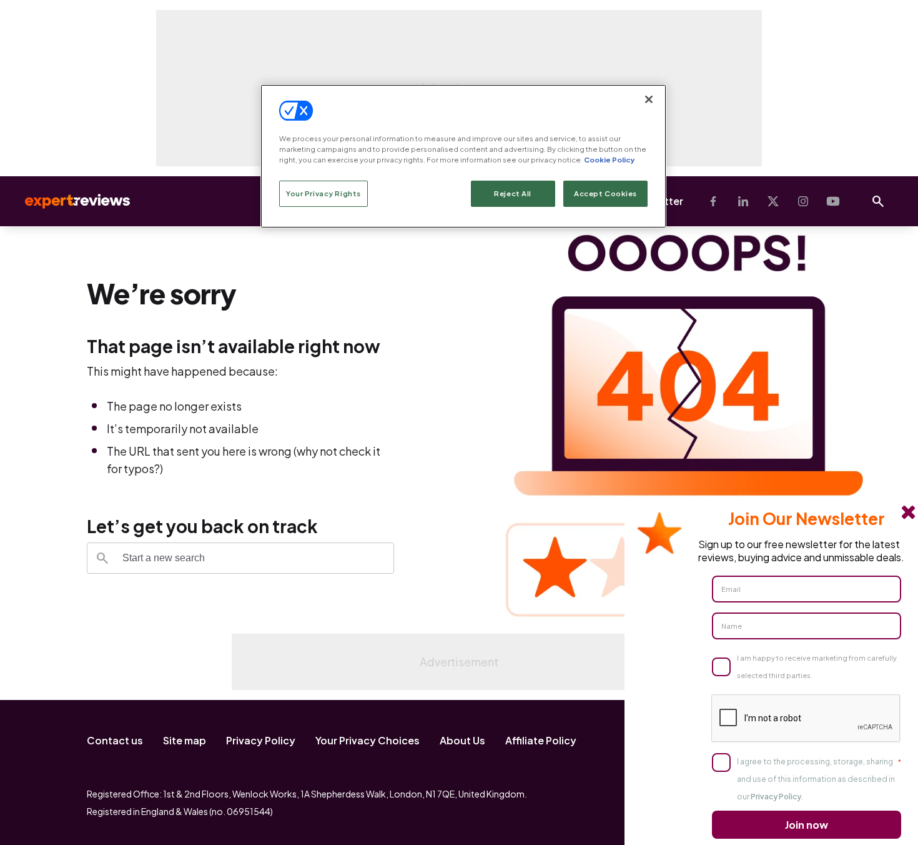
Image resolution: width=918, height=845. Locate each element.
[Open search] (878, 201)
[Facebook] (713, 201)
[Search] (102, 558)
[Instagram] (803, 201)
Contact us (115, 740)
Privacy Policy (260, 740)
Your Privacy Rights (323, 193)
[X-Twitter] (773, 201)
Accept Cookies (605, 193)
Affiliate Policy (540, 740)
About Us (462, 740)
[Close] (649, 99)
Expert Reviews (67, 201)
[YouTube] (833, 201)
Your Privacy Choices (367, 740)
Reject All (512, 193)
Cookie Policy (609, 159)
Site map (184, 740)
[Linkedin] (743, 201)
